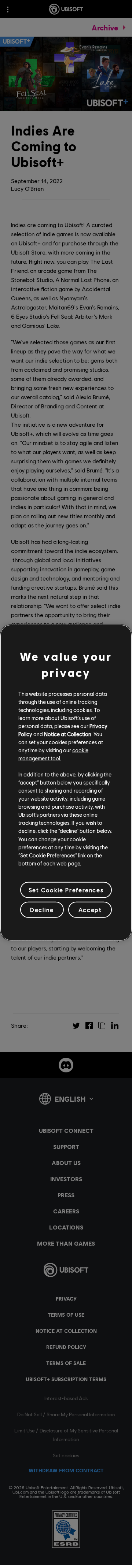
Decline (42, 909)
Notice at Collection (67, 734)
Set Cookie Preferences (66, 889)
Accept (90, 909)
